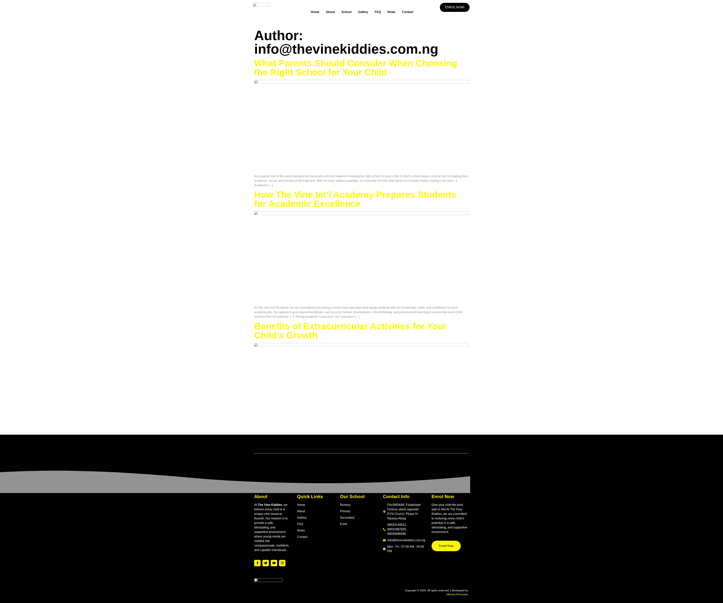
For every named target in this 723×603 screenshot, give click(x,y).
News (391, 12)
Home (315, 12)
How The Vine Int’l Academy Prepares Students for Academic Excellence (355, 199)
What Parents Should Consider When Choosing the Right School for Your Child (355, 67)
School (346, 12)
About (330, 12)
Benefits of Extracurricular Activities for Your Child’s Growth (350, 330)
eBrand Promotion (457, 594)
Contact (407, 12)
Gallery (363, 12)
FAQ (378, 12)
